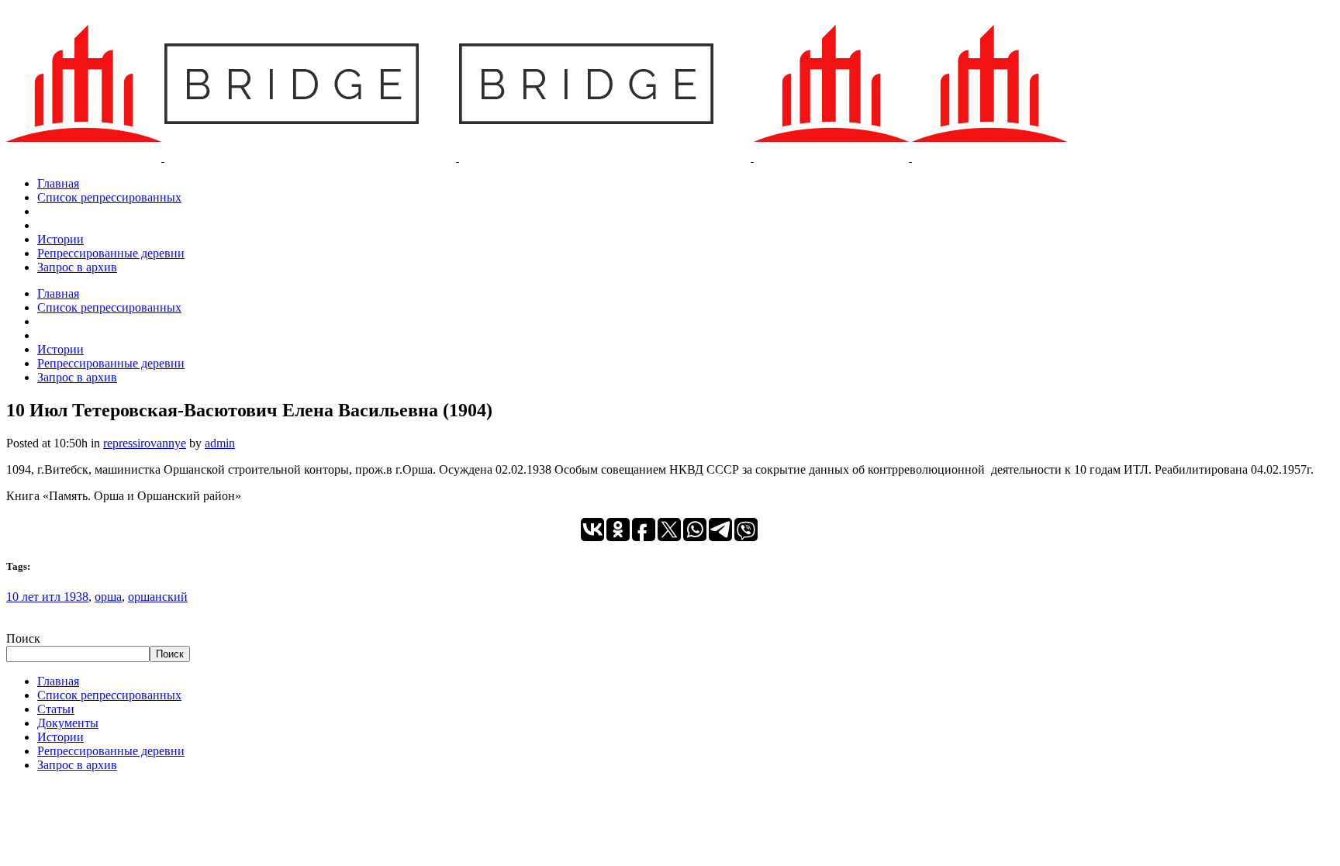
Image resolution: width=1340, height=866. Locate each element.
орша (108, 596)
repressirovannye (144, 443)
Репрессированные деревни (111, 750)
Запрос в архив (77, 764)
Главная (58, 681)
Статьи (55, 709)
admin (220, 443)
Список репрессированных (109, 695)
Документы (67, 723)
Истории (60, 737)
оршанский (158, 596)
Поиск (23, 638)
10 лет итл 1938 (47, 596)
